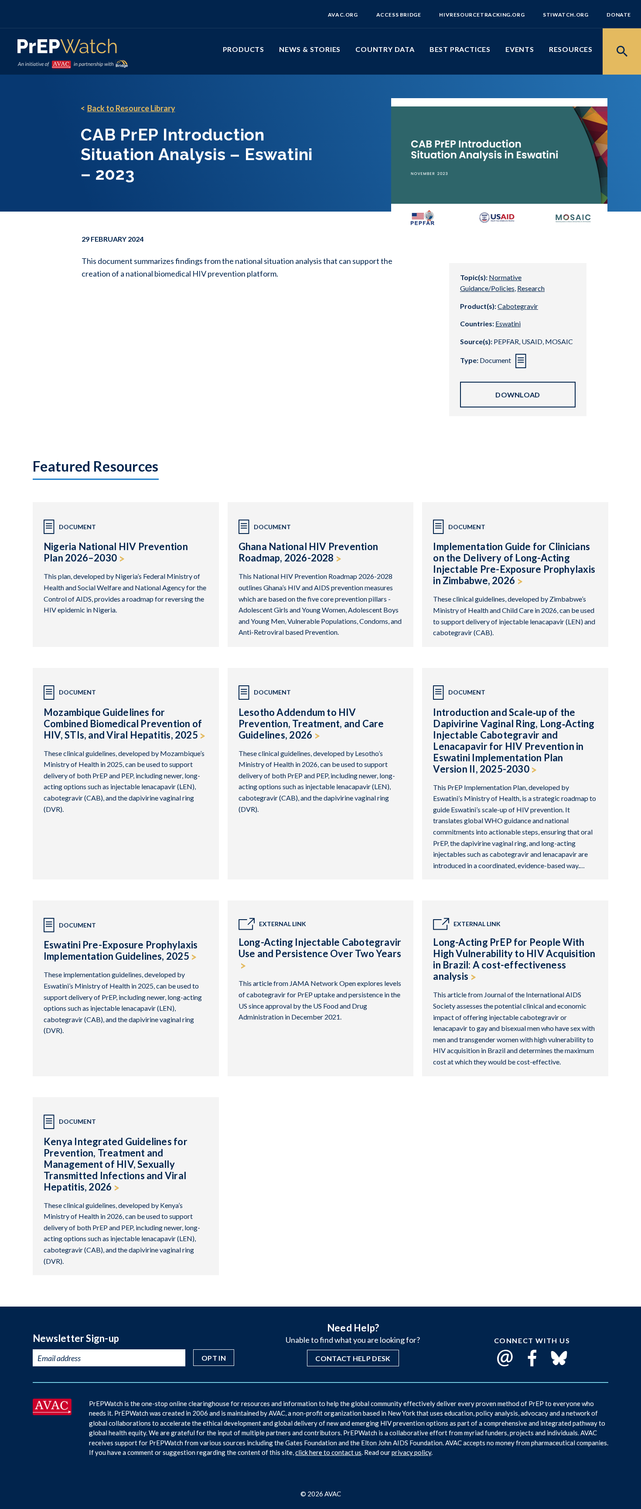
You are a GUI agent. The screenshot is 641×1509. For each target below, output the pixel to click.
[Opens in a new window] (52, 1412)
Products (243, 49)
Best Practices (460, 49)
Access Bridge (398, 14)
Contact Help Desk (352, 1358)
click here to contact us (328, 1452)
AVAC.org (343, 14)
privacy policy (411, 1452)
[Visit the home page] (67, 48)
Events (519, 49)
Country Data (385, 49)
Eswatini (508, 323)
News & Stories (310, 49)
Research (531, 288)
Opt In (213, 1358)
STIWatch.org (565, 14)
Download (517, 394)
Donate (619, 14)
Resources (571, 49)
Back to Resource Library (131, 108)
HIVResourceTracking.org (482, 14)
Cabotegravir (518, 306)
